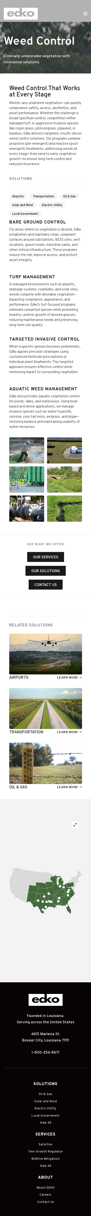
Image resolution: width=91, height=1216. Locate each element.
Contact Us (45, 585)
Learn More (67, 678)
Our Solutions (45, 571)
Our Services (45, 557)
